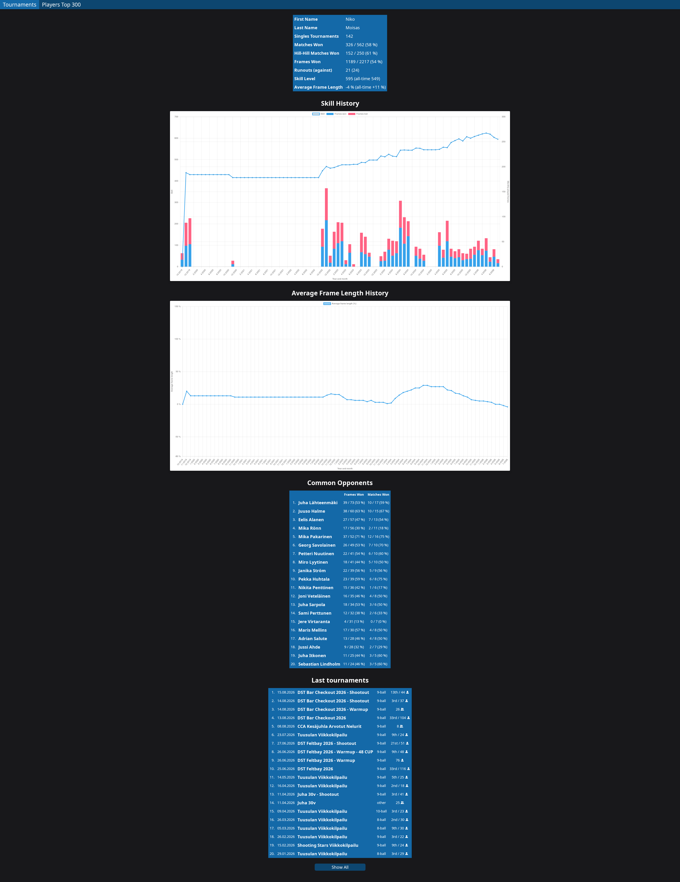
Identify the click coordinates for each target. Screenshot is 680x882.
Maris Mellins (312, 630)
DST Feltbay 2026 (315, 769)
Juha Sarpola (311, 604)
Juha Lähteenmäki (318, 502)
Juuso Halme (311, 511)
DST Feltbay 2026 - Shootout (327, 743)
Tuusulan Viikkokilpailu (322, 735)
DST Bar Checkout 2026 (322, 718)
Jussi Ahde (309, 647)
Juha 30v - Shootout (318, 794)
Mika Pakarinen (315, 536)
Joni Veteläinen (314, 596)
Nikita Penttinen (315, 587)
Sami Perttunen (315, 613)
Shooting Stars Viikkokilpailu (328, 845)
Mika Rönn (309, 528)
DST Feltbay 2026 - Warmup (326, 760)
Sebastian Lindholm (319, 664)
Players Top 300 (61, 4)
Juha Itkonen (312, 655)
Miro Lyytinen (313, 562)
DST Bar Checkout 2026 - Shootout (333, 692)
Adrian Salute (312, 638)
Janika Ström (312, 570)
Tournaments (19, 4)
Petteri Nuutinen (316, 553)
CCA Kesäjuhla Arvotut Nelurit (329, 726)
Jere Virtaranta (314, 621)
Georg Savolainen (317, 545)
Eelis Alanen (311, 519)
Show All (340, 867)
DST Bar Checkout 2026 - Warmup (333, 709)
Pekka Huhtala (314, 579)
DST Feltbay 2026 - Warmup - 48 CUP (335, 752)
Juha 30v (307, 803)
